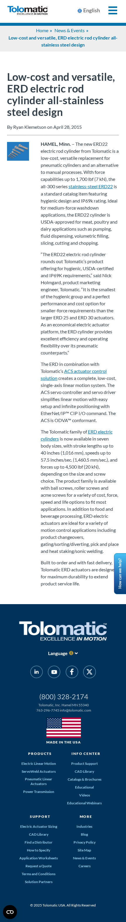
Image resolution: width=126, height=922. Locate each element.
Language (58, 653)
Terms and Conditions (38, 874)
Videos (84, 795)
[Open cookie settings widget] (10, 912)
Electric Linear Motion (38, 763)
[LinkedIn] (36, 673)
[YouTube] (54, 673)
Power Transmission (38, 791)
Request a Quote (38, 866)
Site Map (84, 850)
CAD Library (84, 771)
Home (42, 30)
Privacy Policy (85, 842)
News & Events (70, 30)
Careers (85, 866)
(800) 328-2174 (63, 696)
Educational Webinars (84, 803)
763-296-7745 (47, 710)
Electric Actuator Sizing (38, 826)
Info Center (85, 753)
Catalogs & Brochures (84, 779)
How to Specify (38, 850)
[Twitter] (89, 673)
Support (40, 816)
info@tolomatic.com (75, 710)
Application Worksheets (38, 858)
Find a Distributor (38, 842)
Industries (84, 826)
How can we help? (120, 574)
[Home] (27, 11)
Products (40, 753)
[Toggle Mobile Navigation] (109, 10)
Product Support (84, 763)
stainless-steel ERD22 (91, 186)
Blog (84, 834)
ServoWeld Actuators (39, 771)
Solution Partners (38, 882)
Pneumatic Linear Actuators (38, 781)
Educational (84, 787)
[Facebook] (72, 673)
